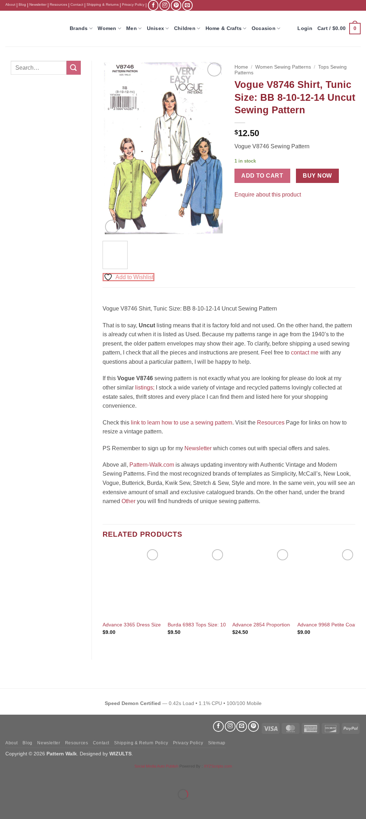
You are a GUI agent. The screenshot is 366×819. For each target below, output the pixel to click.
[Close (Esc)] (70, 776)
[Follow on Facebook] (153, 5)
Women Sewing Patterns (283, 67)
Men (131, 28)
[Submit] (73, 68)
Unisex (155, 28)
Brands (79, 28)
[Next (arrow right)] (28, 807)
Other (128, 501)
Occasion (264, 28)
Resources (58, 4)
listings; (144, 387)
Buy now (317, 176)
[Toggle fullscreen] (28, 776)
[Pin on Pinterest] (253, 212)
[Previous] (114, 148)
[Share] (49, 776)
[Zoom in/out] (7, 776)
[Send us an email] (187, 5)
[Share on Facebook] (241, 212)
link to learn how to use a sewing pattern (181, 423)
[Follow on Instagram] (164, 5)
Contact (76, 4)
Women (107, 28)
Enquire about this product (267, 195)
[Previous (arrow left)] (7, 807)
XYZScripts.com (218, 766)
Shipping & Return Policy (141, 742)
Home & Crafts (224, 28)
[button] (339, 28)
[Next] (212, 148)
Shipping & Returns (102, 4)
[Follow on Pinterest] (176, 5)
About (10, 4)
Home (241, 67)
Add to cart (262, 176)
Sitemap (217, 742)
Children (185, 28)
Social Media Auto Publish (156, 766)
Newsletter (37, 4)
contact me (304, 352)
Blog (22, 4)
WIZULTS (120, 753)
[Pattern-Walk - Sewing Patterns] (32, 28)
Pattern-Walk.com (151, 465)
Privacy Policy (133, 4)
